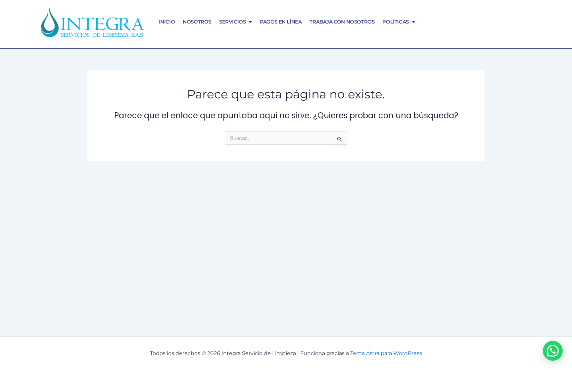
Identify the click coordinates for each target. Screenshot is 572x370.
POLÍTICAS (395, 22)
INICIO (167, 22)
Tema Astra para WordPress (386, 353)
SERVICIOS (232, 22)
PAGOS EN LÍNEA (281, 22)
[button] (553, 351)
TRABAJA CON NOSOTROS (342, 22)
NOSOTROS (197, 22)
